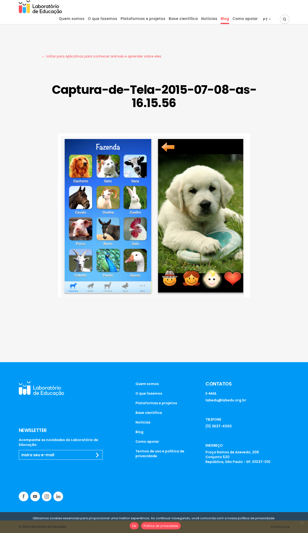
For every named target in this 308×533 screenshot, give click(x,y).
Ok (134, 526)
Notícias (209, 18)
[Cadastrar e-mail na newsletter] (97, 455)
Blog (225, 18)
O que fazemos (102, 18)
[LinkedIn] (58, 496)
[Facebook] (23, 496)
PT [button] (265, 19)
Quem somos (71, 18)
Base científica (183, 18)
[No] (302, 522)
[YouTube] (35, 496)
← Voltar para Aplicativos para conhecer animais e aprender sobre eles (101, 56)
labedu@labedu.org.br (225, 400)
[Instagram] (46, 496)
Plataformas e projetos (143, 18)
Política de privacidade (160, 526)
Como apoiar (245, 18)
